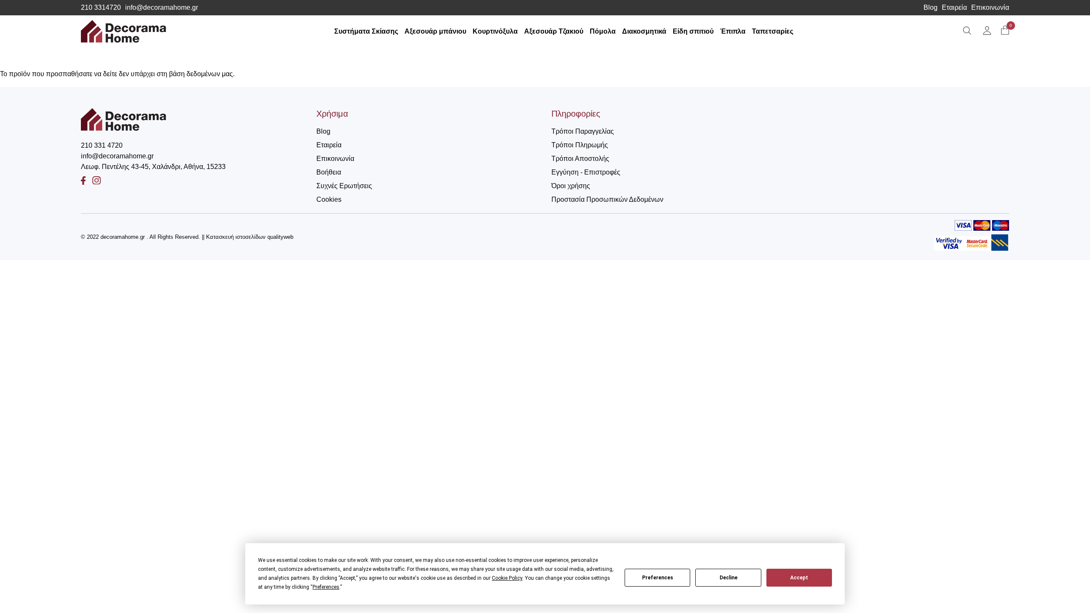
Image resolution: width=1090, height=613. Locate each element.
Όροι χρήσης (570, 185)
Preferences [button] (326, 587)
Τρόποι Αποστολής (580, 158)
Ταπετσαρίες (772, 31)
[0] (1005, 31)
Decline (728, 578)
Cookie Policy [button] (507, 578)
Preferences (657, 578)
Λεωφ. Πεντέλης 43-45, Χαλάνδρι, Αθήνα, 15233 (153, 166)
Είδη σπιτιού (693, 31)
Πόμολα (603, 31)
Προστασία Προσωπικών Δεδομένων (607, 199)
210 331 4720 (102, 145)
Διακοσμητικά (644, 31)
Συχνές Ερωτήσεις (344, 185)
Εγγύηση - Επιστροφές (585, 172)
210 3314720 (101, 7)
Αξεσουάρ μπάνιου (435, 31)
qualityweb (280, 237)
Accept (799, 578)
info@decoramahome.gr (161, 7)
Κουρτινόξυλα (495, 31)
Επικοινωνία (990, 7)
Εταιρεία (954, 7)
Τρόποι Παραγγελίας (582, 131)
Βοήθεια (328, 172)
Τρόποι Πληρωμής (579, 145)
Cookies (328, 199)
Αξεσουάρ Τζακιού (553, 31)
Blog (931, 7)
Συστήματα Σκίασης (366, 31)
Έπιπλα (733, 31)
